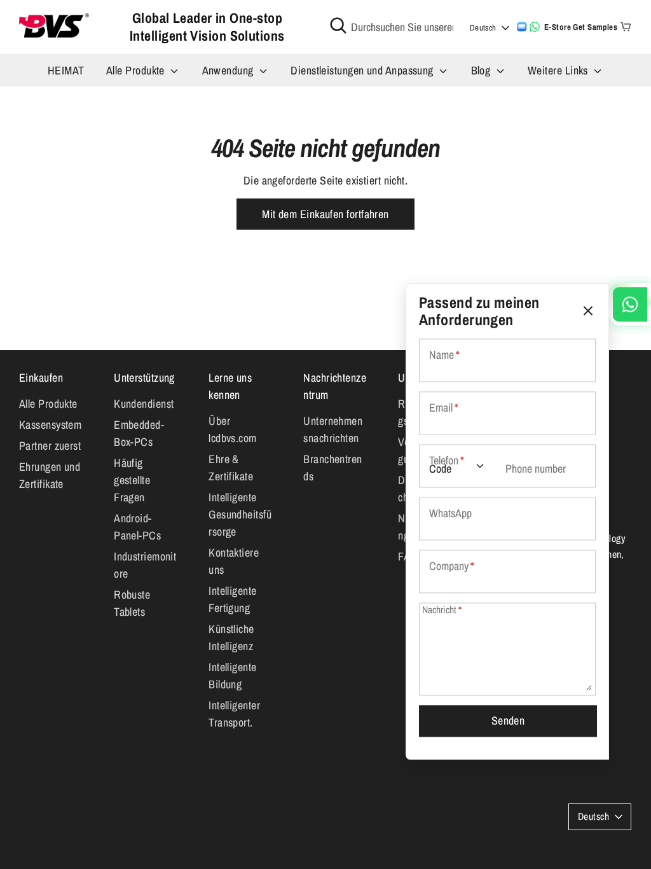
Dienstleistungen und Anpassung (363, 70)
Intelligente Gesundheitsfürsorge (240, 514)
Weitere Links (559, 70)
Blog (482, 70)
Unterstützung (144, 378)
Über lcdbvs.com (233, 429)
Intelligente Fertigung (232, 599)
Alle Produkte (136, 70)
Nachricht (442, 610)
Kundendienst (144, 404)
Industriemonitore (145, 564)
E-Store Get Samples (581, 27)
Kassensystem (50, 425)
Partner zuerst (50, 446)
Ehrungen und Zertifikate (49, 475)
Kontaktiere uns (234, 561)
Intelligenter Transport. (234, 713)
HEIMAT (66, 70)
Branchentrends (332, 467)
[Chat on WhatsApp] (534, 26)
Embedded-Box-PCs (139, 433)
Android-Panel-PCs (137, 526)
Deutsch (483, 27)
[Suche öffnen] (338, 25)
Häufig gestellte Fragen (132, 480)
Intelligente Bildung (232, 675)
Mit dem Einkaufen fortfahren (325, 214)
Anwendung (229, 70)
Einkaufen (41, 378)
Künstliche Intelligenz (231, 637)
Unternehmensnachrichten (332, 429)
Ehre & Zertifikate (231, 467)
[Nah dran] (588, 311)
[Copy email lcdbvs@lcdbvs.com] (522, 26)
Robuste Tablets (132, 603)
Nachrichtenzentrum (334, 386)
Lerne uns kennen (230, 386)
